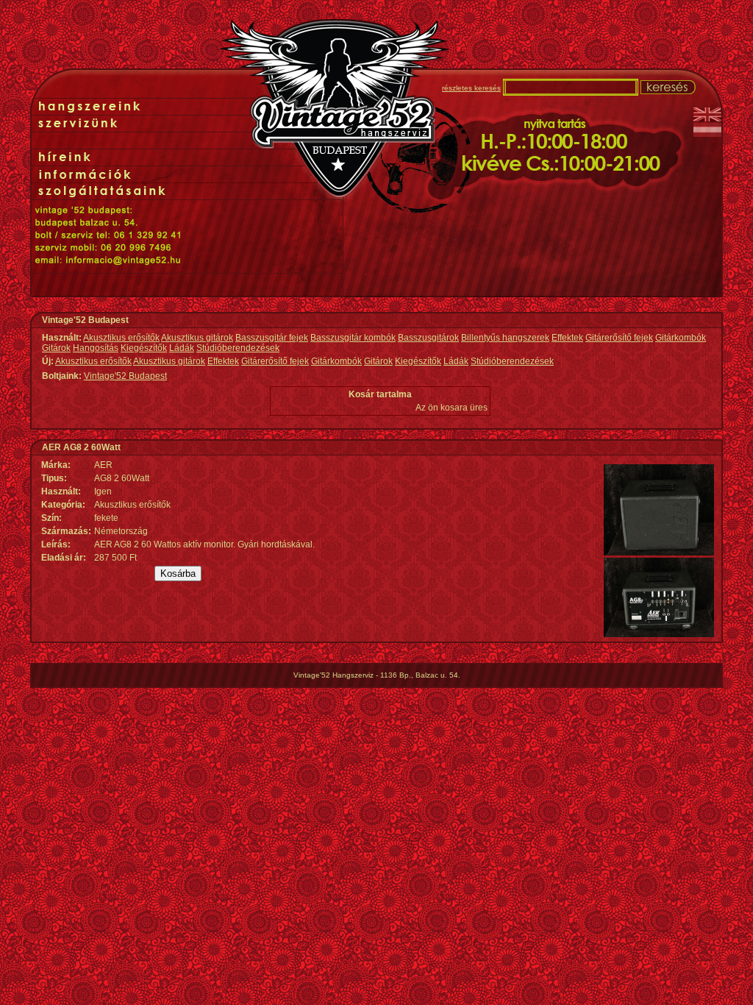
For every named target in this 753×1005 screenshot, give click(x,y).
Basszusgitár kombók (353, 338)
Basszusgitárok (428, 338)
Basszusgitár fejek (271, 338)
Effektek (567, 338)
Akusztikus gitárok (197, 338)
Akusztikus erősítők (121, 338)
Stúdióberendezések (237, 348)
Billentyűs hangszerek (505, 338)
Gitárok (56, 348)
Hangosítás (95, 348)
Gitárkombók (680, 338)
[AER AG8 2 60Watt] (659, 552)
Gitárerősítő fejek (619, 338)
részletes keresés (471, 88)
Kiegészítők (144, 348)
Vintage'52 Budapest (125, 376)
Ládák (181, 348)
